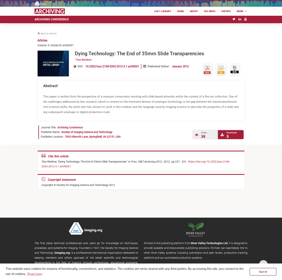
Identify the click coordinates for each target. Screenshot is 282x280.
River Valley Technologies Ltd (209, 243)
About (194, 11)
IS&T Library (162, 11)
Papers (226, 11)
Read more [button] (34, 274)
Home (180, 11)
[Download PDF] (207, 69)
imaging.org (62, 252)
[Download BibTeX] (234, 69)
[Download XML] (221, 69)
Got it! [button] (263, 271)
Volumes (210, 11)
